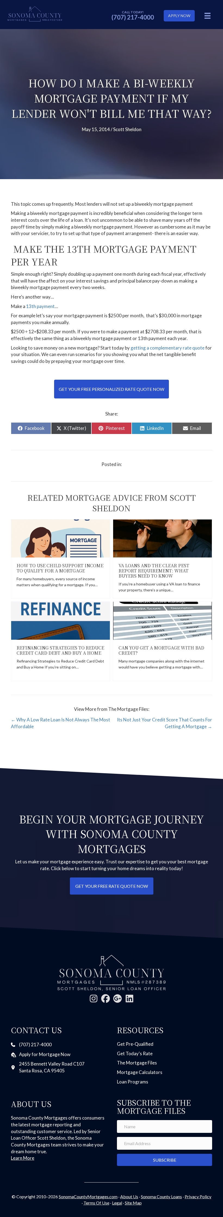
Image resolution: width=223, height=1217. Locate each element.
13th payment (40, 306)
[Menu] (207, 16)
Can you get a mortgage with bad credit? (161, 650)
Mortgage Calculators (139, 1072)
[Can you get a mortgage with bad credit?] (162, 620)
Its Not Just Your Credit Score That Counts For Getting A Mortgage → (164, 723)
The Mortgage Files (137, 1063)
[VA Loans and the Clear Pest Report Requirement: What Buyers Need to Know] (162, 538)
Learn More (22, 1158)
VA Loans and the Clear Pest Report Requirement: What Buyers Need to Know (154, 570)
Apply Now (179, 15)
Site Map (133, 1202)
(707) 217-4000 (133, 17)
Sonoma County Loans (161, 1196)
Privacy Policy (198, 1196)
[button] (93, 998)
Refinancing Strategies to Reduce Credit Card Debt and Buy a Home (60, 650)
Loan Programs (132, 1082)
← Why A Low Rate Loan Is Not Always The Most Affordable (60, 723)
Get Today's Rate (135, 1053)
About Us (129, 1196)
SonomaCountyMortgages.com (88, 1196)
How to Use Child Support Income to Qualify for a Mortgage (60, 568)
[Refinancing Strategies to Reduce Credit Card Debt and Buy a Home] (60, 620)
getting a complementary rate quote (168, 348)
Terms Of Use (96, 1202)
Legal (117, 1202)
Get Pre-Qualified (135, 1044)
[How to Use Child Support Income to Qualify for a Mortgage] (60, 538)
